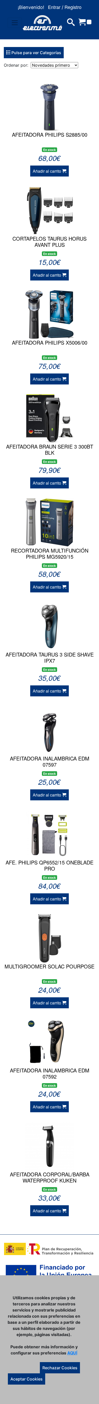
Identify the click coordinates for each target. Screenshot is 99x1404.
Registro (72, 7)
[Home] (42, 22)
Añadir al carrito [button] (47, 171)
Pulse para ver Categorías (35, 52)
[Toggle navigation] (15, 23)
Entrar (54, 7)
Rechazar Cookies (59, 1367)
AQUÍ (72, 1353)
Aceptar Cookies (26, 1379)
